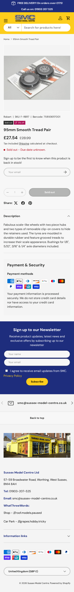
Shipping (24, 143)
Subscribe (37, 381)
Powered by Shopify (60, 583)
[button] (68, 18)
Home (7, 39)
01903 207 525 (44, 9)
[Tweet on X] (15, 203)
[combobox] (37, 27)
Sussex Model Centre (38, 583)
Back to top (37, 418)
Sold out (50, 192)
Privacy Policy (13, 376)
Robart (7, 116)
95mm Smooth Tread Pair (26, 39)
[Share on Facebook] (23, 203)
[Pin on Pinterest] (30, 203)
